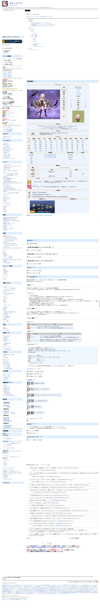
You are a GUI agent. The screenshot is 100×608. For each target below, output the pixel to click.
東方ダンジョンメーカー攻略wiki (26, 591)
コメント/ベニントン (7, 440)
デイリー (5, 249)
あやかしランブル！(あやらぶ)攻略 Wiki (81, 585)
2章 (7, 237)
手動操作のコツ (6, 152)
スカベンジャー (7, 305)
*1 (84, 152)
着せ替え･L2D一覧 (7, 197)
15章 (10, 240)
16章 (13, 240)
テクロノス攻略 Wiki (81, 592)
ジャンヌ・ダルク (48, 302)
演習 (4, 252)
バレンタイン (7, 203)
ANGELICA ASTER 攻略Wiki (79, 590)
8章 (7, 239)
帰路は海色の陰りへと (62, 365)
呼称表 (4, 200)
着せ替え (31, 21)
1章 (5, 237)
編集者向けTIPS (6, 389)
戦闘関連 (5, 261)
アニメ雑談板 (6, 406)
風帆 (16, 217)
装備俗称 (5, 229)
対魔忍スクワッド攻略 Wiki (88, 592)
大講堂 (5, 293)
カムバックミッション (7, 258)
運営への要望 (6, 362)
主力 (35, 38)
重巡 (11, 217)
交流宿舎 (5, 307)
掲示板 (9, 76)
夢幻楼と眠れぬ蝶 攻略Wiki (41, 590)
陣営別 (9, 167)
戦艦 (14, 217)
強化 (8, 173)
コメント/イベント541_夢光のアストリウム (12, 456)
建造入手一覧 (7, 169)
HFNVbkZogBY (71, 515)
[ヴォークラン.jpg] (43, 104)
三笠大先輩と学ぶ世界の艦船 (9, 188)
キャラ (4, 72)
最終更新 (47, 7)
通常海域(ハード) (6, 242)
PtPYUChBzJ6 (59, 513)
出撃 (5, 74)
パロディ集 (5, 357)
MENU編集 (5, 477)
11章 (14, 239)
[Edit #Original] (33, 423)
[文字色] (43, 543)
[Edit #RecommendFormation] (36, 317)
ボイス (30, 27)
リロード (33, 7)
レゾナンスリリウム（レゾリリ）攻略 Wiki (39, 593)
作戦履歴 (5, 253)
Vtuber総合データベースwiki (60, 590)
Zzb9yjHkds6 (77, 484)
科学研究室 (10, 311)
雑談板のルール (38, 546)
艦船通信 (5, 206)
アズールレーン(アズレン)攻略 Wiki (37, 585)
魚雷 (7, 220)
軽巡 (9, 217)
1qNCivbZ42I (43, 470)
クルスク (5, 462)
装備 (9, 72)
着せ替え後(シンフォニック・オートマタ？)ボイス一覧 (43, 24)
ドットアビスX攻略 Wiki (49, 593)
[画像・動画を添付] (51, 543)
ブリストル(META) (8, 94)
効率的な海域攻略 (6, 262)
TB (4, 302)
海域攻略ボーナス (6, 340)
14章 (8, 240)
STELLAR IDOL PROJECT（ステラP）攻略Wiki (89, 591)
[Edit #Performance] (32, 284)
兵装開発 (6, 313)
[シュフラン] (28, 406)
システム (9, 74)
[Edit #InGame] (39, 276)
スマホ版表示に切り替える (8, 10)
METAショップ (11, 290)
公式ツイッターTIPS (7, 373)
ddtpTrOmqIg (72, 487)
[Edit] (36, 240)
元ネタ (30, 48)
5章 (13, 237)
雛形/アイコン (7, 386)
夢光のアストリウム (6, 87)
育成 (4, 172)
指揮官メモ (5, 328)
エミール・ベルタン (74, 301)
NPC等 (4, 208)
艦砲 (4, 217)
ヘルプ (51, 7)
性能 (32, 31)
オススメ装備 (34, 35)
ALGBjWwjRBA (95, 473)
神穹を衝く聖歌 (43, 279)
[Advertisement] (13, 25)
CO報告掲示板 (7, 427)
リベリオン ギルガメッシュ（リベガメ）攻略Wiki (19, 590)
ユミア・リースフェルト (8, 468)
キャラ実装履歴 (7, 131)
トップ (4, 7)
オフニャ (5, 299)
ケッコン (15, 175)
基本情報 (31, 19)
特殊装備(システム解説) (8, 228)
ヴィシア (39, 16)
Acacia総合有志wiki (22, 593)
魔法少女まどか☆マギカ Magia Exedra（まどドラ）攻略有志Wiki (55, 591)
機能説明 (6, 51)
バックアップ (25, 7)
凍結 (17, 7)
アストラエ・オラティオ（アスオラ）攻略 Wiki (61, 593)
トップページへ (7, 126)
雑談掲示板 (6, 405)
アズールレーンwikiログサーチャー (10, 395)
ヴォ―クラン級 (49, 16)
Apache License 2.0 (25, 598)
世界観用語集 (6, 354)
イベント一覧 (6, 128)
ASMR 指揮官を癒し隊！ (8, 187)
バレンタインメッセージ (39, 46)
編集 (8, 7)
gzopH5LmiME (61, 479)
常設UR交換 (6, 318)
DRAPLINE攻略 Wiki (29, 593)
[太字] (48, 543)
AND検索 (20, 58)
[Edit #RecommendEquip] (36, 308)
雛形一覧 (5, 385)
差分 (20, 7)
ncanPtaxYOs (61, 520)
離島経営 (5, 308)
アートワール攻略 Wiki (71, 585)
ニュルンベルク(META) (9, 99)
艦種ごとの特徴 (6, 147)
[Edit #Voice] (33, 267)
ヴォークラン (16, 3)
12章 (16, 239)
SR (44, 16)
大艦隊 (4, 319)
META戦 (12, 192)
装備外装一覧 (6, 222)
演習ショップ (7, 287)
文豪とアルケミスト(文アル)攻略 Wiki (13, 585)
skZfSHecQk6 (67, 518)
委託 (4, 250)
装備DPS (5, 226)
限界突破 (11, 173)
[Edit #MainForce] (32, 321)
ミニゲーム (6, 294)
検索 (43, 7)
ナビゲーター (7, 304)
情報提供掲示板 (7, 421)
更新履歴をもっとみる (6, 474)
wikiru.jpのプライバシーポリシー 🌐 (7, 599)
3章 (9, 237)
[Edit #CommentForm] (41, 436)
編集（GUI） (13, 7)
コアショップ (12, 287)
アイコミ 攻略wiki (58, 592)
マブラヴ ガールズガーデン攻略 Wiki (25, 592)
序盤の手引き (6, 143)
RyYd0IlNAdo (55, 500)
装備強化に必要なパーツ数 (8, 223)
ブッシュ (5, 446)
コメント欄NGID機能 (7, 368)
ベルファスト (10, 123)
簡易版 (9, 180)
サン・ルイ (92, 301)
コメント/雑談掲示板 (7, 438)
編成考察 (5, 191)
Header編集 (5, 475)
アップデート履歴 (8, 129)
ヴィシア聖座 (78, 94)
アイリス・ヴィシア (33, 16)
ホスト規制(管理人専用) (8, 394)
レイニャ (5, 465)
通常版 (5, 180)
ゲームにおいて (32, 29)
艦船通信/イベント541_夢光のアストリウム (12, 471)
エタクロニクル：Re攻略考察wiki (16, 591)
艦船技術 (6, 311)
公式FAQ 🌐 (5, 378)
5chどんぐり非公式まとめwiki (31, 590)
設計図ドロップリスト (7, 225)
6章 (15, 237)
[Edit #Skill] (33, 292)
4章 (11, 237)
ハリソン (8, 115)
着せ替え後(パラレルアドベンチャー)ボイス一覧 (41, 25)
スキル (5, 175)
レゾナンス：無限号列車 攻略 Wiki (50, 590)
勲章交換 (6, 290)
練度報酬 (5, 338)
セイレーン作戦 (7, 192)
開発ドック (15, 311)
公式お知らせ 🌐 (6, 376)
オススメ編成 (34, 36)
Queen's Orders (6, 185)
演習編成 (16, 192)
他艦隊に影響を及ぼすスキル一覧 (10, 181)
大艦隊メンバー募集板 (9, 413)
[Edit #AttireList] (35, 240)
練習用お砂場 (6, 391)
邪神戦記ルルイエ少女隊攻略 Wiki (7, 593)
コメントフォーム (33, 49)
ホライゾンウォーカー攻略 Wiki (37, 592)
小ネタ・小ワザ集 (6, 153)
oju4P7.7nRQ (47, 502)
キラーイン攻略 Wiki (16, 593)
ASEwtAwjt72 (58, 508)
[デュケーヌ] (28, 412)
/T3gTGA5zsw (54, 481)
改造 (8, 175)
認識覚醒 (16, 173)
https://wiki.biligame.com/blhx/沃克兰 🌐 (42, 215)
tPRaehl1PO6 (58, 497)
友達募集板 (6, 411)
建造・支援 (5, 314)
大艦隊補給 (13, 288)
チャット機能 (6, 321)
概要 (4, 268)
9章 (9, 239)
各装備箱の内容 (7, 343)
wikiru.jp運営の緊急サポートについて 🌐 (19, 599)
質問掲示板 (6, 417)
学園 (4, 291)
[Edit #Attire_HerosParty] (53, 260)
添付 (29, 7)
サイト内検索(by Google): (7, 64)
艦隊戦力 (5, 211)
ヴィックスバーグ (10, 112)
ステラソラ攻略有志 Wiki (16, 592)
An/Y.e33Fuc (52, 505)
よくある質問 (6, 146)
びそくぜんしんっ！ (7, 184)
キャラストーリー (6, 194)
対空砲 (4, 220)
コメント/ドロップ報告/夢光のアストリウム (11, 443)
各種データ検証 (6, 363)
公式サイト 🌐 (6, 375)
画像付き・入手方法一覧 (9, 166)
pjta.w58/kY (51, 531)
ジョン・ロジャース (10, 116)
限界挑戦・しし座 (8, 104)
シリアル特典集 (6, 365)
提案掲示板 (6, 419)
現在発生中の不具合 (7, 155)
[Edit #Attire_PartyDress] (56, 253)
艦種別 (5, 167)
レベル (5, 173)
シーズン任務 (6, 330)
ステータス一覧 (18, 166)
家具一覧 (6, 297)
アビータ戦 (5, 274)
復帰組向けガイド (6, 144)
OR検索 (5, 60)
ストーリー (5, 276)
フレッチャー (6, 455)
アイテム (5, 341)
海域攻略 (5, 270)
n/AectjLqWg (48, 476)
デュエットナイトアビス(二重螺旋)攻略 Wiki (38, 591)
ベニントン (9, 111)
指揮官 (4, 209)
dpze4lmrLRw (56, 495)
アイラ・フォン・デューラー (9, 467)
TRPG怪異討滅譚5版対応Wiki (66, 592)
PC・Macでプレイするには (8, 158)
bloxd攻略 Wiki (95, 592)
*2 (2, 578)
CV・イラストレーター (8, 347)
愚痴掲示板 (42, 551)
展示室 (13, 293)
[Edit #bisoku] (38, 368)
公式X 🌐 (5, 379)
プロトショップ (7, 288)
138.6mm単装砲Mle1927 (49, 154)
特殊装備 (17, 220)
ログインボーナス (7, 205)
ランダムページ (5, 53)
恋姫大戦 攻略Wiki (74, 592)
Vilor (78, 98)
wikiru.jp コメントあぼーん (6, 598)
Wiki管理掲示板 (7, 425)
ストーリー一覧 (6, 346)
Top (10, 5)
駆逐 (6, 217)
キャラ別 (12, 170)
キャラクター (34, 41)
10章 (11, 239)
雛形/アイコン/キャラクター (8, 470)
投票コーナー (6, 360)
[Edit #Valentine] (40, 418)
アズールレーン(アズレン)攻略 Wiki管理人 (12, 595)
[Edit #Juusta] (34, 379)
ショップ (5, 277)
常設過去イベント (6, 255)
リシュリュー (34, 327)
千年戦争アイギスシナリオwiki (69, 590)
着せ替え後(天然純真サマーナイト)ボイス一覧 (41, 23)
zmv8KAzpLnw (76, 510)
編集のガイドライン (7, 137)
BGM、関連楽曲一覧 (7, 349)
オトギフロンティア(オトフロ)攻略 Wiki (25, 585)
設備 (14, 220)
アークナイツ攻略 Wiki (53, 585)
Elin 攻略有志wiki (86, 590)
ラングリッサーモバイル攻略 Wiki (62, 585)
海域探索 (6, 271)
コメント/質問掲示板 (7, 444)
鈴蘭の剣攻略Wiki (8, 590)
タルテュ (39, 288)
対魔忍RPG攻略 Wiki (46, 585)
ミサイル (11, 220)
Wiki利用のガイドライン (8, 136)
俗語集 (4, 356)
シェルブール (6, 459)
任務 (5, 76)
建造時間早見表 (7, 316)
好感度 (11, 175)
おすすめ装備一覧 (6, 150)
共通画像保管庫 (6, 388)
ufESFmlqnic (67, 467)
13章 (5, 240)
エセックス (5, 449)
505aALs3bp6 (32, 535)
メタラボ (10, 313)
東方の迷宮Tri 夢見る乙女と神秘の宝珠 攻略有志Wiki (73, 591)
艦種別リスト (29, 14)
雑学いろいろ (6, 359)
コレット (8, 114)
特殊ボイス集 (6, 199)
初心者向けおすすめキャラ (8, 149)
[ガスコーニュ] (28, 383)
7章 (5, 239)
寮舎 (4, 296)
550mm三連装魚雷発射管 (49, 156)
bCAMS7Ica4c (59, 525)
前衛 (35, 39)
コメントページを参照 (45, 464)
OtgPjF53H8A (76, 490)
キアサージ (5, 460)
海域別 (15, 170)
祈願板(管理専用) (6, 392)
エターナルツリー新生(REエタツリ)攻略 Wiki (49, 592)
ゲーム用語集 (11, 354)
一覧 (41, 7)
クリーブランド (6, 453)
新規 (38, 7)
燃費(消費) (5, 176)
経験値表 (5, 344)
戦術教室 (9, 293)
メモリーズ (5, 195)
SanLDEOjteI (59, 523)
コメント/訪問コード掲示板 (8, 447)
